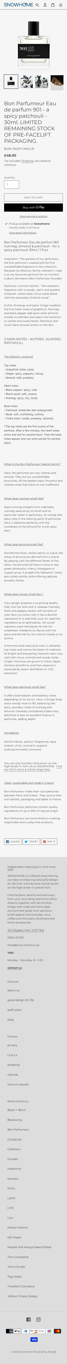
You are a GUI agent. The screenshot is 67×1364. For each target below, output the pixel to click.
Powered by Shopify (45, 1351)
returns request (18, 1084)
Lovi (10, 1218)
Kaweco (12, 1178)
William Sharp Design (22, 1296)
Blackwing (14, 1120)
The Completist (18, 1257)
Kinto (11, 1188)
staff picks (14, 1010)
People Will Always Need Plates (29, 1247)
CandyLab (14, 1139)
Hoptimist (14, 1168)
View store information (22, 232)
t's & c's (12, 1055)
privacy (12, 1045)
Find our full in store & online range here (33, 768)
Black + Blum (16, 1110)
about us (13, 990)
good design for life (20, 1000)
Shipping (27, 161)
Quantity (9, 177)
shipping (13, 1065)
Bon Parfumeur (18, 1129)
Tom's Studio (16, 1266)
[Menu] (61, 5)
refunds (12, 1074)
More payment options (33, 216)
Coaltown (14, 1149)
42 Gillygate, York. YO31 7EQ (25, 930)
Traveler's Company (21, 1286)
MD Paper (14, 1237)
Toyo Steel (14, 1276)
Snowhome (26, 1351)
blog (10, 1019)
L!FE (10, 1208)
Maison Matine (17, 1227)
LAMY (11, 1198)
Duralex (12, 1159)
